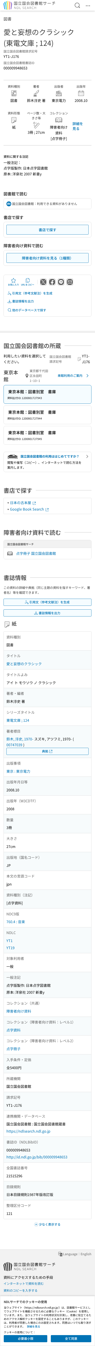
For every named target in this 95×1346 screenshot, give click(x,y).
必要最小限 (25, 1338)
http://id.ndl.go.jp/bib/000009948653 (36, 1157)
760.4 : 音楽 (15, 921)
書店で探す (47, 229)
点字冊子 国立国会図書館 (36, 553)
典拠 (45, 751)
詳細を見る (77, 126)
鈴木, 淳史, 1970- (19, 739)
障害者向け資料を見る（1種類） (47, 258)
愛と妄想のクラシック (24, 663)
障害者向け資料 (18, 1011)
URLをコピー (27, 284)
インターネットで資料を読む (24, 1283)
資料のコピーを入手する (21, 1290)
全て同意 (71, 1338)
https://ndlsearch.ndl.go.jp (28, 1131)
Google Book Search (27, 509)
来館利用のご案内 (70, 375)
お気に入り (13, 284)
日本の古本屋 (21, 502)
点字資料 (13, 1030)
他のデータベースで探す (29, 310)
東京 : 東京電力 (18, 771)
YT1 (9, 940)
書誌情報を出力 (23, 301)
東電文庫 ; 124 (17, 720)
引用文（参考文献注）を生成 (32, 293)
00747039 (14, 744)
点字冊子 (13, 1048)
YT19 (10, 947)
